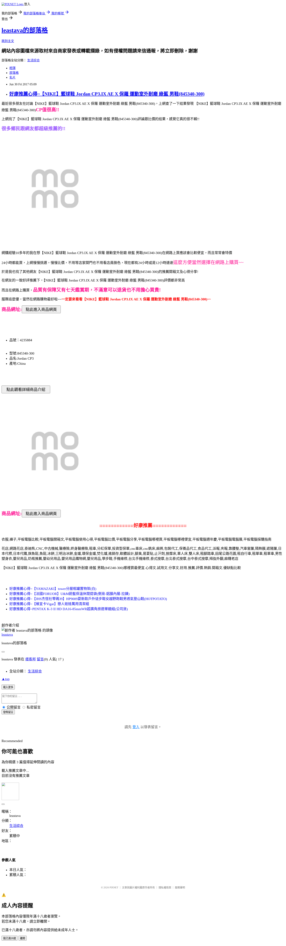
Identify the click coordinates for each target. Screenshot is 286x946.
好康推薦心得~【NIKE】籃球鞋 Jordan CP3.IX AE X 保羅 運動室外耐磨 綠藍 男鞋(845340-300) (106, 93)
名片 (12, 77)
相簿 (12, 68)
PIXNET (114, 887)
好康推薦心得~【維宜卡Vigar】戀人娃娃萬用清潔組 (49, 604)
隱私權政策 (165, 887)
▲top (6, 679)
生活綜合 (33, 60)
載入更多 (8, 687)
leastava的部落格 (25, 30)
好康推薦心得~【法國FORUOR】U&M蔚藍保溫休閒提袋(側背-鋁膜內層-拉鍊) (69, 594)
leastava (7, 634)
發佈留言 (8, 712)
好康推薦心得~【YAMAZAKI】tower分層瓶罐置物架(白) (52, 589)
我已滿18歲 (9, 938)
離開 (22, 938)
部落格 (14, 72)
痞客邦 (30, 659)
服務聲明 (180, 887)
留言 (40, 659)
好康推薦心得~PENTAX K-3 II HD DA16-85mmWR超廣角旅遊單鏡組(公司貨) (68, 609)
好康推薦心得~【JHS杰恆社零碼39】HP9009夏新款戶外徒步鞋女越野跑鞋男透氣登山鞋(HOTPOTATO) (88, 599)
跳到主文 (8, 41)
